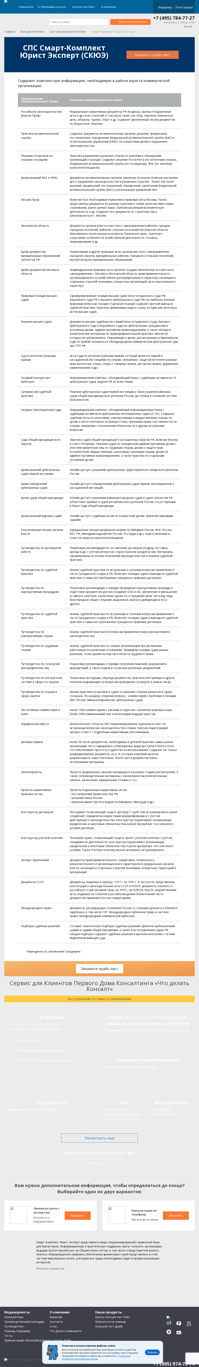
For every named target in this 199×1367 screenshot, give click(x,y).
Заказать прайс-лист (152, 54)
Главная (9, 31)
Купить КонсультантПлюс (133, 22)
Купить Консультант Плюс (112, 1317)
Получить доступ (99, 1163)
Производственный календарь (24, 1321)
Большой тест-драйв (109, 1326)
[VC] (189, 1322)
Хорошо (152, 1352)
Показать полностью (50, 1268)
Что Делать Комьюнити (65, 1331)
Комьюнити (26, 7)
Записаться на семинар (110, 1321)
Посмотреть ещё (99, 1138)
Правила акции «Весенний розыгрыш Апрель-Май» (37, 1340)
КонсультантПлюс (83, 7)
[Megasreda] (179, 1330)
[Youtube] (189, 1314)
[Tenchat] (179, 1322)
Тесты (8, 1335)
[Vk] (170, 1314)
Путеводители (13, 1326)
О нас (53, 1326)
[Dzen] (170, 1330)
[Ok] (170, 1322)
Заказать (78, 1215)
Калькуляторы (13, 1317)
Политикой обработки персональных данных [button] (96, 1357)
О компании (109, 7)
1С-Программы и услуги (51, 7)
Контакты (56, 1321)
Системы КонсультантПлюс (68, 31)
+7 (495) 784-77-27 (174, 18)
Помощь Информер (17, 1331)
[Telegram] (179, 1314)
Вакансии (56, 1317)
